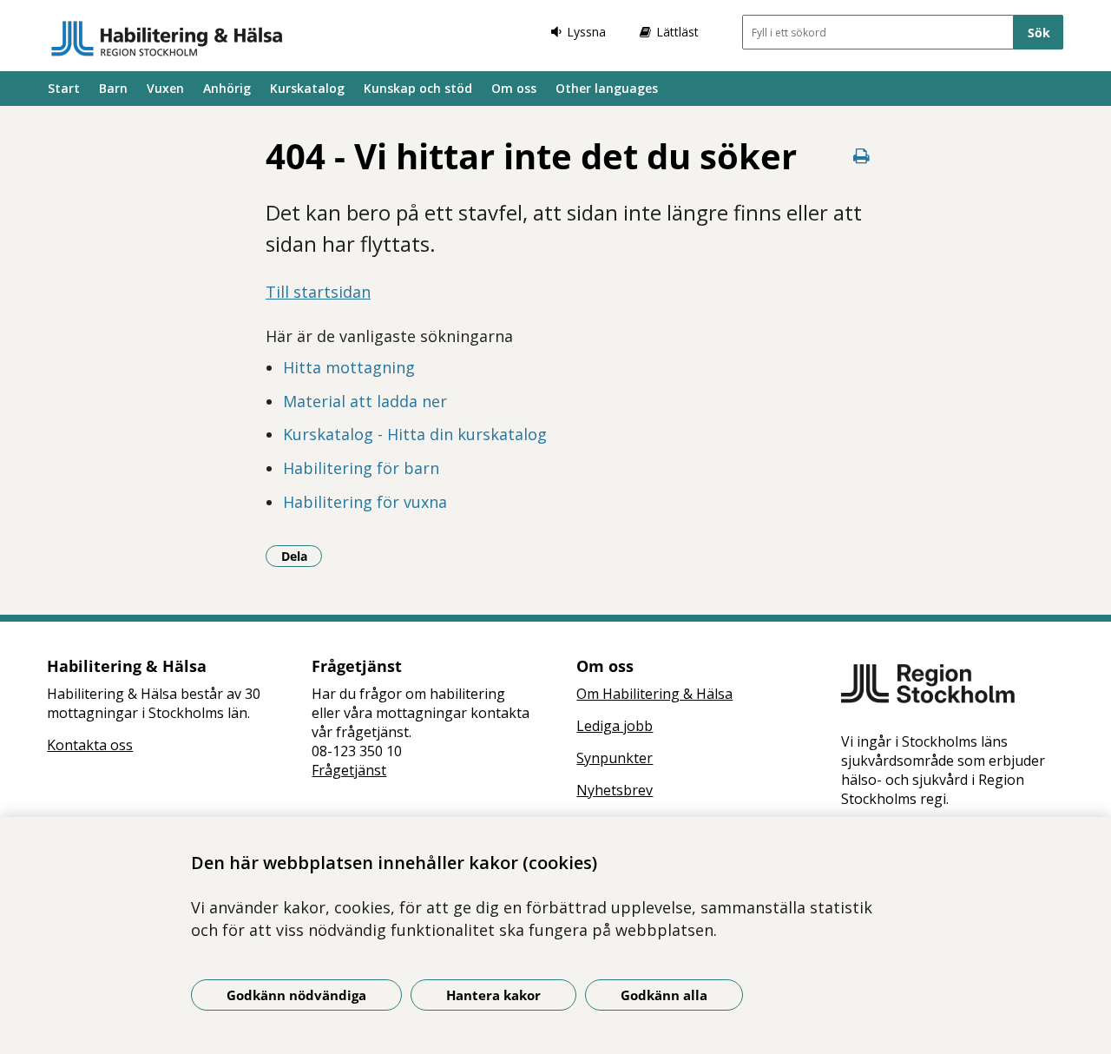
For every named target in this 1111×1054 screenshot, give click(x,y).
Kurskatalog (307, 88)
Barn (113, 88)
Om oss (513, 88)
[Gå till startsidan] (167, 38)
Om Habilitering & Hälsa (654, 693)
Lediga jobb (614, 725)
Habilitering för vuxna (365, 501)
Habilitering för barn (361, 468)
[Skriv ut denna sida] (861, 156)
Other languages (607, 88)
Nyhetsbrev (614, 790)
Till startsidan (318, 291)
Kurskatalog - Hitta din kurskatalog (415, 434)
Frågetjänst (349, 770)
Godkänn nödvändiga (296, 995)
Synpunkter (614, 757)
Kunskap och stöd (418, 88)
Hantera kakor (493, 995)
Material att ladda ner (365, 401)
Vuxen (165, 88)
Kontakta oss (90, 744)
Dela (301, 555)
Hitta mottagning (349, 367)
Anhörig (227, 88)
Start (64, 88)
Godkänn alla (664, 995)
